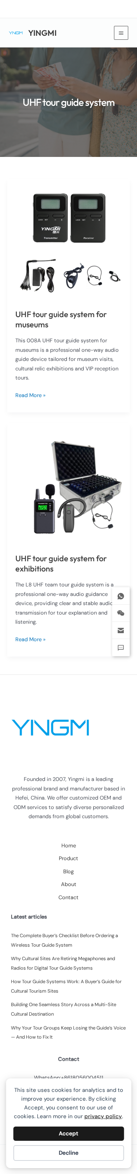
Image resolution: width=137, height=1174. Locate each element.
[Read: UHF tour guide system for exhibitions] (68, 483)
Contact (68, 897)
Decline (69, 1152)
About (68, 884)
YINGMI (42, 33)
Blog (68, 871)
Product (68, 858)
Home (68, 845)
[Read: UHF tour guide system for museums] (68, 239)
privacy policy (103, 1116)
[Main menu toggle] (121, 33)
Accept (68, 1133)
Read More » (30, 396)
